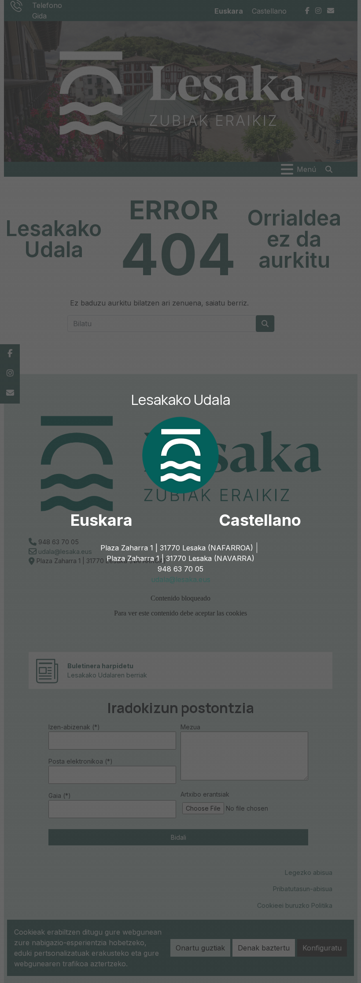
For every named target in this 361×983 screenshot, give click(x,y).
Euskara (101, 520)
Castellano (260, 520)
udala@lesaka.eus (180, 579)
